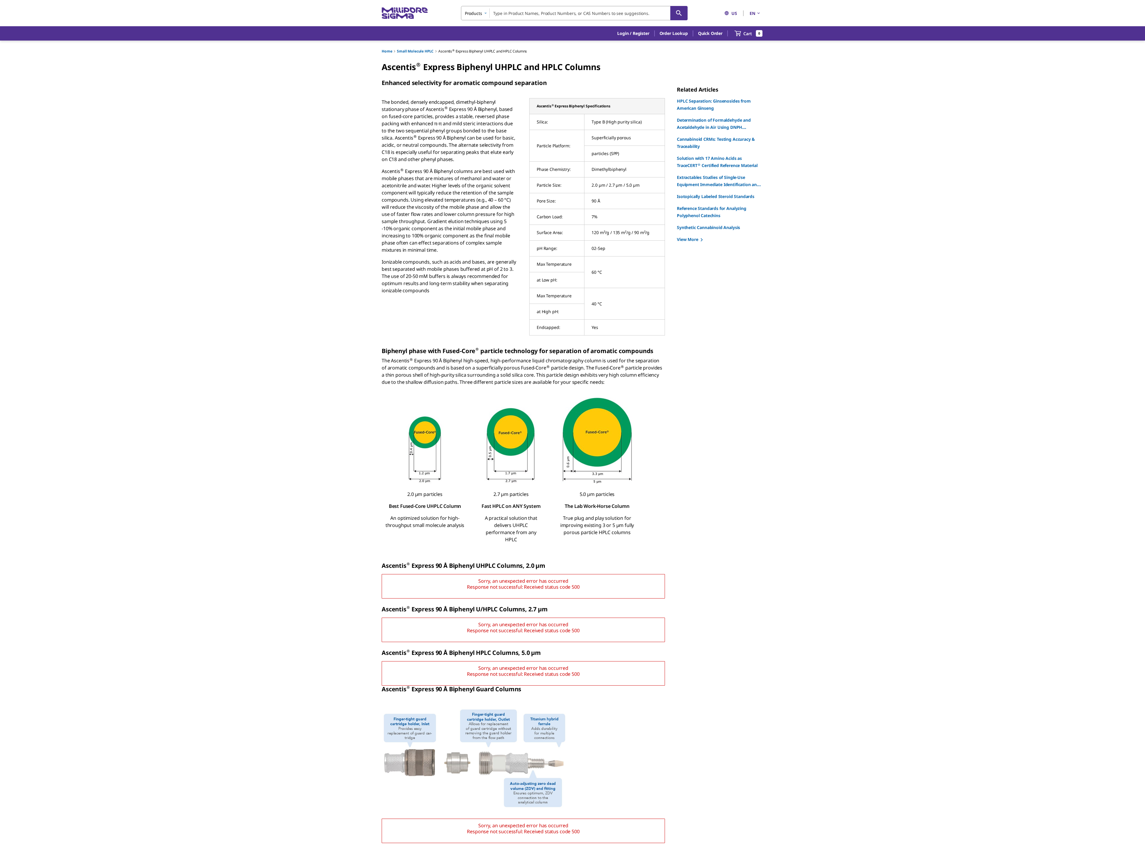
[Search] (679, 13)
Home (387, 51)
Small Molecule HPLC (415, 51)
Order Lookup (674, 33)
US (734, 13)
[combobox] (574, 13)
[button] (633, 33)
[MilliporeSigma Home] (405, 13)
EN (752, 13)
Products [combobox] (473, 13)
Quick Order (710, 33)
